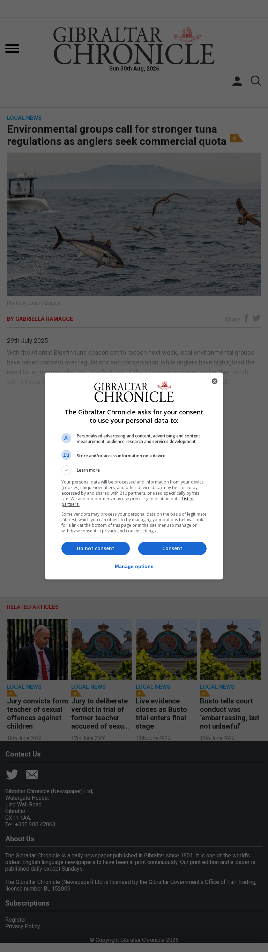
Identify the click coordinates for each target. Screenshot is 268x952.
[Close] (215, 381)
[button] (134, 470)
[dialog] (134, 476)
